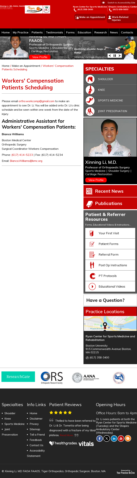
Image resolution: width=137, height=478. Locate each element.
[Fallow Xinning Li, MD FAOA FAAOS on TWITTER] (106, 438)
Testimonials (54, 32)
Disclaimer (36, 418)
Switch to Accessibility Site (121, 2)
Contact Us (36, 445)
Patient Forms (108, 244)
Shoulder (105, 79)
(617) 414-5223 (22, 154)
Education (84, 32)
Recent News (109, 191)
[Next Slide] (120, 55)
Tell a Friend (37, 434)
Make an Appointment (92, 17)
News (114, 32)
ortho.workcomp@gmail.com (36, 101)
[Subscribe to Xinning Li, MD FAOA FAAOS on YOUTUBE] (121, 438)
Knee (101, 89)
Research (100, 32)
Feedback (36, 440)
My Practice (20, 32)
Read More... (67, 435)
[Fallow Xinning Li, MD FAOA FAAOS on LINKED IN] (114, 438)
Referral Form (108, 254)
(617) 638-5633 (120, 9)
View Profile (39, 57)
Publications (108, 203)
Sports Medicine (110, 100)
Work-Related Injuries (120, 18)
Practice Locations (105, 311)
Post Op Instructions (113, 265)
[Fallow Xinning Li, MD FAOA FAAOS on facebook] (99, 438)
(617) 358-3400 (85, 9)
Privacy (34, 424)
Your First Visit (109, 233)
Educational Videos (112, 286)
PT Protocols (108, 276)
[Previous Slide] (110, 55)
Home (6, 32)
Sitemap (35, 429)
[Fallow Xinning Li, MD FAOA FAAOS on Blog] (128, 438)
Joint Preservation (112, 111)
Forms (70, 32)
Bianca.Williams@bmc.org (26, 161)
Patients (37, 32)
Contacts (127, 32)
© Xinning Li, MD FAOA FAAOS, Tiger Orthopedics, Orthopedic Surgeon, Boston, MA (54, 471)
